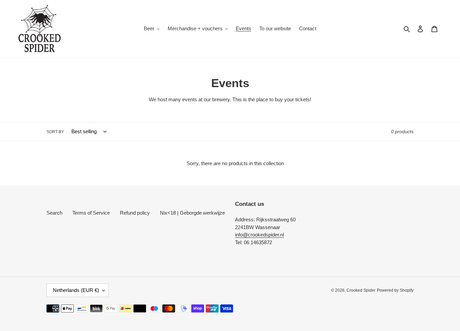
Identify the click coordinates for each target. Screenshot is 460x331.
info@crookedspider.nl (259, 234)
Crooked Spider (361, 290)
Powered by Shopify (395, 290)
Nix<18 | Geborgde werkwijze (192, 213)
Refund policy (135, 213)
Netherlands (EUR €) (76, 290)
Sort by (55, 132)
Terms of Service (91, 213)
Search (54, 213)
